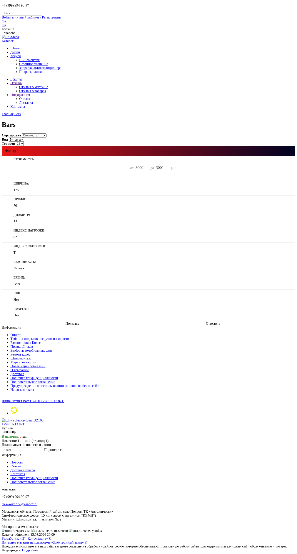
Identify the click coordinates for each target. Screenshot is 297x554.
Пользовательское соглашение (32, 382)
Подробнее (30, 550)
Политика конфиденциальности (34, 378)
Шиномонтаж (29, 60)
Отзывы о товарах (32, 91)
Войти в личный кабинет (20, 17)
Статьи (15, 466)
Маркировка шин (23, 362)
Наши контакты (22, 389)
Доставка (26, 102)
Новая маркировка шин (27, 366)
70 (15, 205)
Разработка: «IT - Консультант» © (26, 538)
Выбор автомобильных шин (31, 350)
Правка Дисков (21, 346)
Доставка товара (22, 470)
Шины (15, 48)
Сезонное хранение (33, 64)
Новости (16, 462)
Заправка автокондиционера (40, 68)
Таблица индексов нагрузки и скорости (39, 339)
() (4, 21)
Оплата (24, 99)
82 (15, 237)
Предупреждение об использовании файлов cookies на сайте (55, 386)
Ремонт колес (20, 354)
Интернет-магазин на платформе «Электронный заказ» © (44, 542)
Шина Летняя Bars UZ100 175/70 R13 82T (33, 401)
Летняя (18, 268)
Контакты (17, 474)
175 (16, 190)
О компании (19, 370)
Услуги (15, 56)
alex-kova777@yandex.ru (19, 504)
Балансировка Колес (25, 342)
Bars (16, 284)
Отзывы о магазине (33, 87)
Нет (16, 299)
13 (15, 221)
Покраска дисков (31, 72)
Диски (15, 52)
